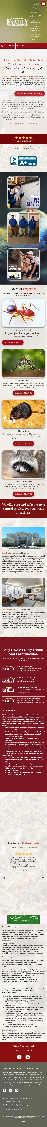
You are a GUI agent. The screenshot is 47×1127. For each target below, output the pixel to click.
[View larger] (23, 161)
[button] (42, 877)
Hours (21, 46)
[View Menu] (43, 3)
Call (5, 46)
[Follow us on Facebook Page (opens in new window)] (19, 1057)
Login (23, 1121)
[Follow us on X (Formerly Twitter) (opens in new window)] (28, 1057)
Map (13, 46)
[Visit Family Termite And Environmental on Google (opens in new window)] (16, 1090)
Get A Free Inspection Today (29, 93)
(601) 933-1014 (15, 1102)
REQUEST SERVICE (13, 342)
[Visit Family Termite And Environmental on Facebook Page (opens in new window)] (4, 1090)
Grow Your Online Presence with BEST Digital (29, 1117)
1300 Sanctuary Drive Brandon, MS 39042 (18, 1098)
